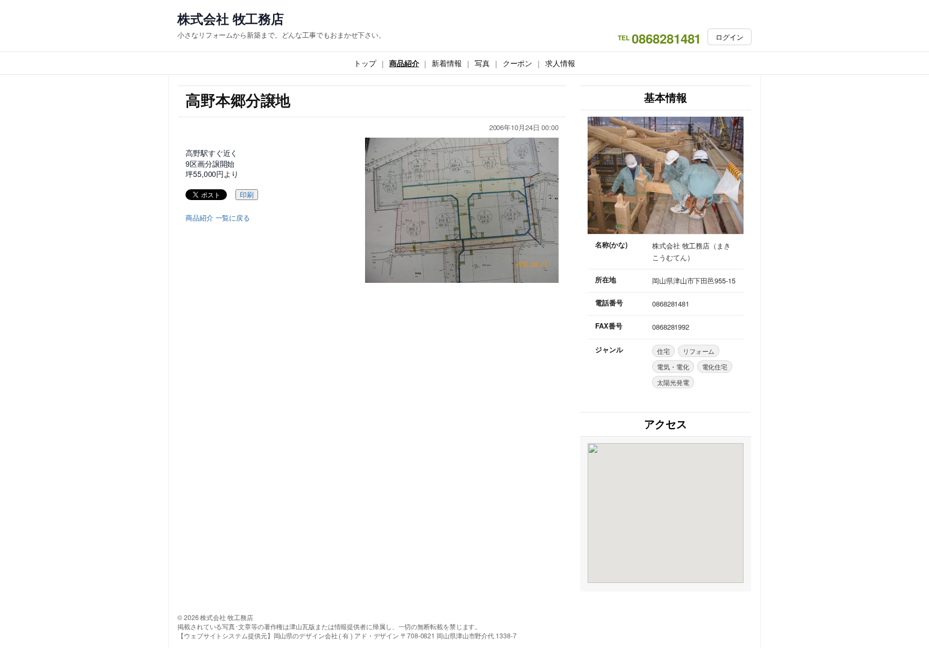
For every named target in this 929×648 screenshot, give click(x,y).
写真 (482, 63)
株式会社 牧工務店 (230, 18)
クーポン (518, 63)
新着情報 (447, 63)
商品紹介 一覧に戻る (217, 218)
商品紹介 (404, 63)
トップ (365, 63)
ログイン (730, 37)
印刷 (247, 195)
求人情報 (560, 63)
